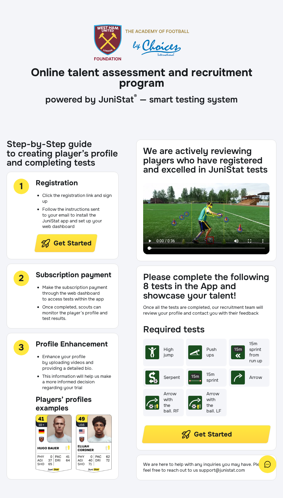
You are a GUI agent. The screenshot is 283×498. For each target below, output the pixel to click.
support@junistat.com (222, 470)
